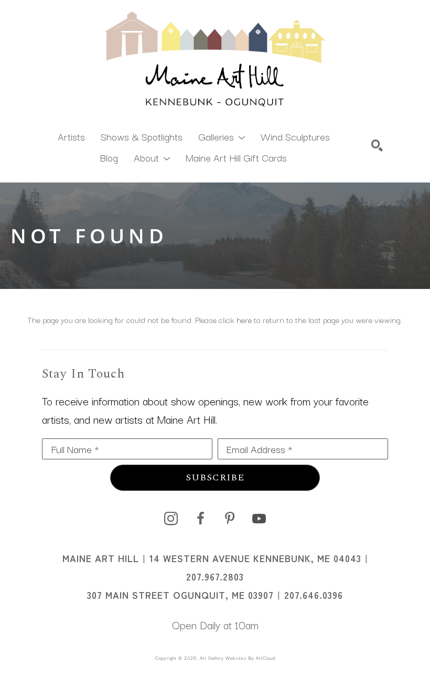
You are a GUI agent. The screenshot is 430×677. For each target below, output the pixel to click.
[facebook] (200, 518)
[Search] (377, 145)
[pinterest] (229, 518)
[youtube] (259, 518)
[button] (221, 136)
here (244, 319)
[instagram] (171, 518)
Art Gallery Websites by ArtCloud (237, 657)
